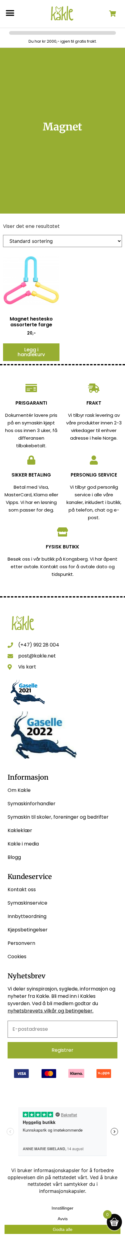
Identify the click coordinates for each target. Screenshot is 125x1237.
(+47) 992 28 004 (38, 644)
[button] (10, 13)
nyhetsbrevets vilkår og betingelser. (50, 1010)
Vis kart (27, 666)
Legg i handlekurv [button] (31, 352)
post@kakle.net (37, 655)
